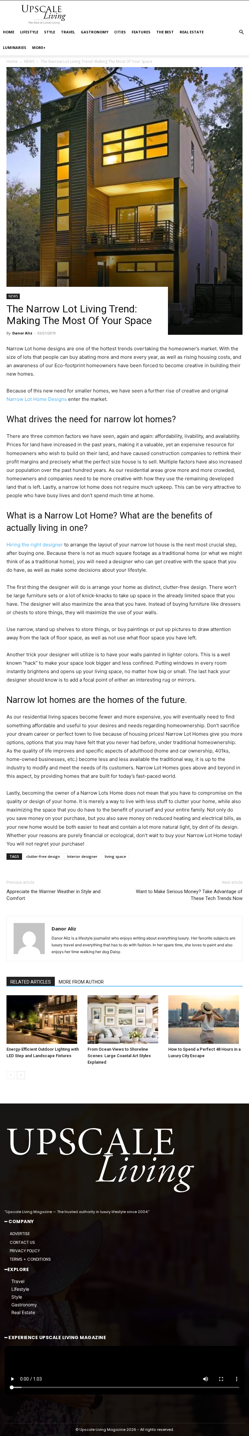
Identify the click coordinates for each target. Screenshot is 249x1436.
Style (16, 1297)
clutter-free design (43, 856)
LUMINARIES (14, 47)
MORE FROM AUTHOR (81, 982)
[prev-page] (10, 1075)
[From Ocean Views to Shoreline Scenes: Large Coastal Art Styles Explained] (125, 1019)
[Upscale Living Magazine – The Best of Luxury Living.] (102, 1160)
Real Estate (23, 1312)
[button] (241, 32)
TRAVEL (68, 31)
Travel (17, 1281)
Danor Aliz (22, 333)
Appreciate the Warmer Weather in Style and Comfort (53, 895)
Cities (120, 31)
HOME (8, 31)
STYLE (49, 31)
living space (115, 856)
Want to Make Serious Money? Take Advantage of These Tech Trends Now (189, 895)
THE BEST (165, 31)
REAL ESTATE (192, 31)
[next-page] (21, 1075)
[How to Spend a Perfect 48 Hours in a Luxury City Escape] (205, 1019)
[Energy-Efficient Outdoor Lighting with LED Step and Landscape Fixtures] (43, 1019)
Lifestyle (20, 1289)
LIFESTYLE (29, 31)
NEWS (13, 296)
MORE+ (38, 47)
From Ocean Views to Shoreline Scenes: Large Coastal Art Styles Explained (119, 1056)
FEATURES (141, 31)
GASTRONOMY (94, 31)
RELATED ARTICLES (30, 982)
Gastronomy (24, 1304)
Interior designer (82, 856)
